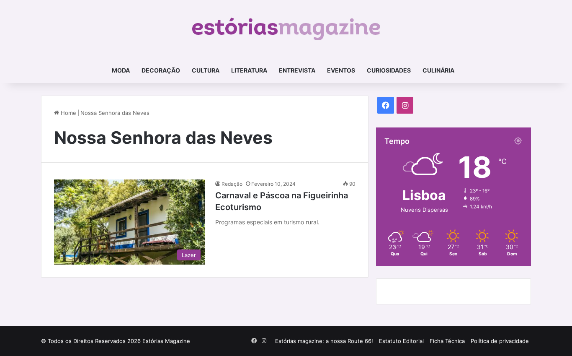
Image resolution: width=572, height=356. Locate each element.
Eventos (341, 70)
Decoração (161, 70)
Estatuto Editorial (401, 341)
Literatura (249, 70)
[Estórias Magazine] (286, 29)
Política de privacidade (500, 341)
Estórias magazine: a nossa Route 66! (324, 341)
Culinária (438, 70)
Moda (121, 70)
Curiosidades (389, 70)
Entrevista (297, 70)
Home (67, 112)
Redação (232, 184)
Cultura (205, 70)
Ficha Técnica (447, 341)
